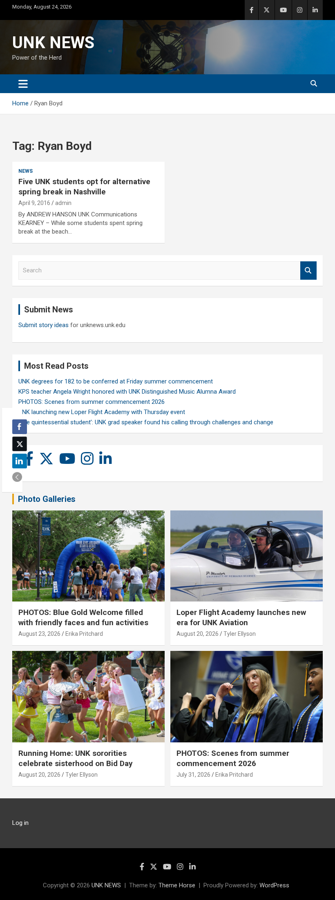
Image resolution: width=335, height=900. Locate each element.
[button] (17, 477)
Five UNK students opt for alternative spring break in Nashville (84, 186)
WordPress (274, 885)
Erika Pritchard (84, 633)
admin (63, 203)
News (25, 171)
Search (308, 270)
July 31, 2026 (193, 774)
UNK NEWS (53, 42)
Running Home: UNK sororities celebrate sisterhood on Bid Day (75, 758)
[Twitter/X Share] (19, 444)
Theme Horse (177, 885)
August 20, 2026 (197, 633)
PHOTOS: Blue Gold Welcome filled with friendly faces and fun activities (83, 617)
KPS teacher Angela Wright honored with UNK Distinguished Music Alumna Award (127, 391)
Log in (20, 822)
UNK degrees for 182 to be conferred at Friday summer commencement (115, 381)
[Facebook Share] (19, 426)
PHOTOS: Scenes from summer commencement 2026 (91, 401)
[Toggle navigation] (23, 83)
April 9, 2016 (34, 203)
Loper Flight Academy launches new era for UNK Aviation (241, 617)
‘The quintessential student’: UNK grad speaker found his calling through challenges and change (145, 422)
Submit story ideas (43, 325)
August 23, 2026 (39, 633)
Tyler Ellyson (239, 633)
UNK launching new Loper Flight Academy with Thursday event (101, 412)
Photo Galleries (47, 499)
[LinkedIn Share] (19, 461)
